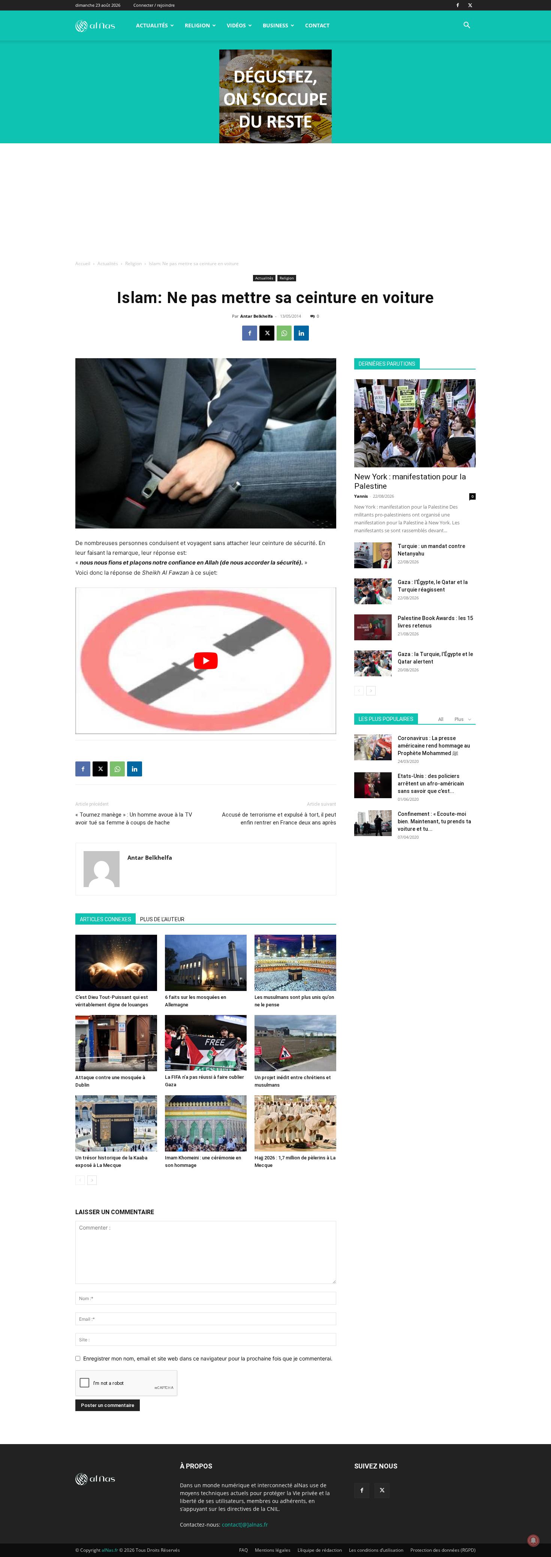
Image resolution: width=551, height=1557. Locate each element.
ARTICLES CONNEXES (105, 919)
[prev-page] (80, 1180)
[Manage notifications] (533, 1540)
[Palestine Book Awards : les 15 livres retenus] (373, 627)
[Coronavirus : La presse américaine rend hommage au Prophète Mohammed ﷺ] (373, 747)
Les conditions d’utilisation (376, 1550)
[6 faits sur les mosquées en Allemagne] (206, 963)
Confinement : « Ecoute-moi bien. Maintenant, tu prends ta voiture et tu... (434, 821)
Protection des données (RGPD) (443, 1550)
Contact (317, 25)
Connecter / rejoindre (154, 5)
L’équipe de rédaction (320, 1550)
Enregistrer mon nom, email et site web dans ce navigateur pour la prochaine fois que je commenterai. (207, 1358)
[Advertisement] (275, 199)
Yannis (361, 496)
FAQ (243, 1550)
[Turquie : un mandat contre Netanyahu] (373, 555)
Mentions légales (272, 1550)
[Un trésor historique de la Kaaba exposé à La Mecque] (116, 1123)
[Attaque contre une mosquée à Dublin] (116, 1043)
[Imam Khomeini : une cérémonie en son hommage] (206, 1123)
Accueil (82, 263)
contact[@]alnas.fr (245, 1524)
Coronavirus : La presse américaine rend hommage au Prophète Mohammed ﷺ (434, 745)
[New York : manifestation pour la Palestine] (415, 423)
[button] (467, 26)
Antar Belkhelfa (256, 316)
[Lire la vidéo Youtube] (205, 660)
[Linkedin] (301, 333)
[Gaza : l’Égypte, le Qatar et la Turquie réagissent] (373, 591)
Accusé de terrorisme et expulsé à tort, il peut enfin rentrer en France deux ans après (279, 818)
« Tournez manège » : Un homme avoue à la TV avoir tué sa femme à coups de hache (133, 818)
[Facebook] (457, 5)
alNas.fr (110, 1550)
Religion (197, 25)
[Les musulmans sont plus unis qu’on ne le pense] (295, 963)
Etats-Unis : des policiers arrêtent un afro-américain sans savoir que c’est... (431, 783)
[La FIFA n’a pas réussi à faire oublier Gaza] (206, 1043)
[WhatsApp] (284, 333)
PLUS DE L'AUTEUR (162, 919)
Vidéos (236, 25)
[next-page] (92, 1180)
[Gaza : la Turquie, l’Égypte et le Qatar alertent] (373, 663)
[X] (470, 5)
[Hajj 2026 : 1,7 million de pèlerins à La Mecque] (295, 1123)
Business (275, 25)
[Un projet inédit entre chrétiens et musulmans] (295, 1043)
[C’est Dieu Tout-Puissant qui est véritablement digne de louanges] (116, 963)
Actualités (152, 25)
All (440, 719)
